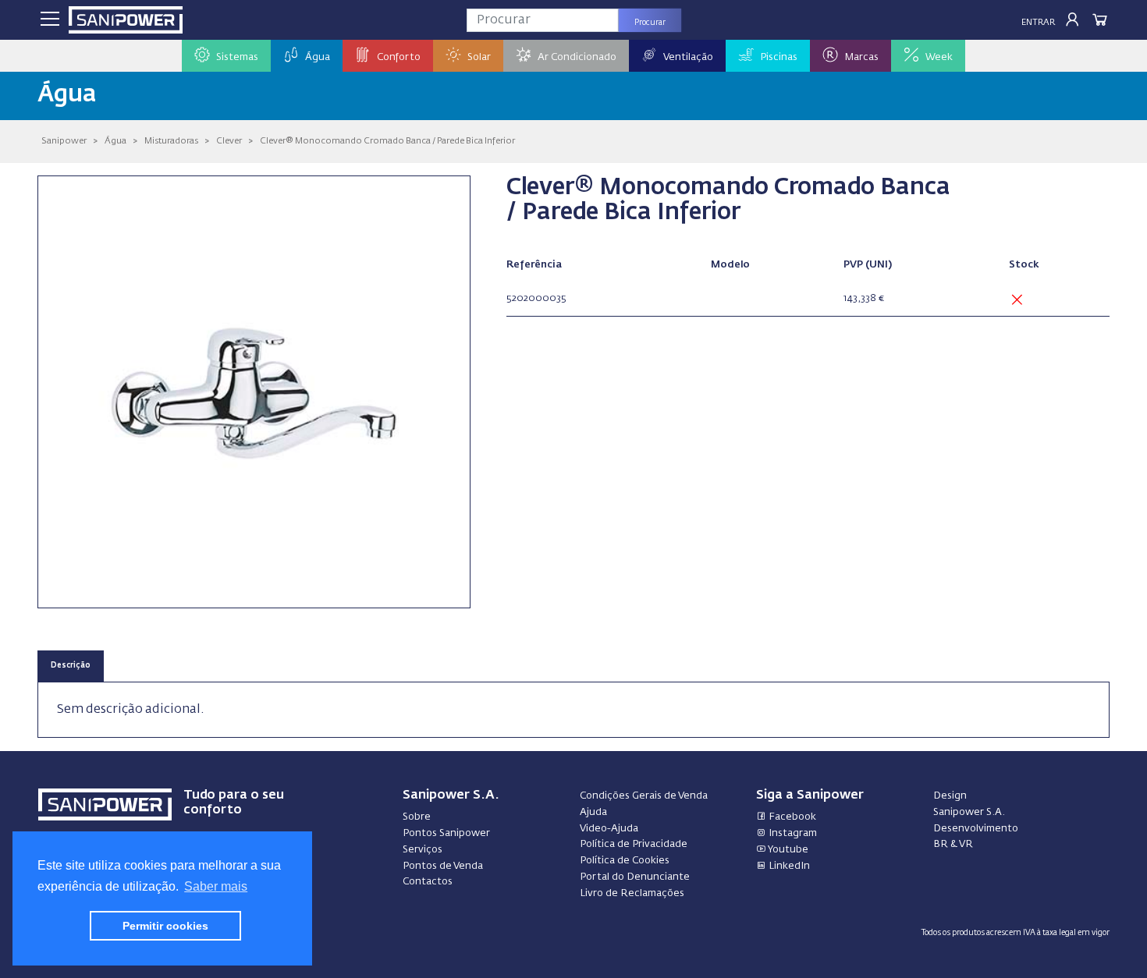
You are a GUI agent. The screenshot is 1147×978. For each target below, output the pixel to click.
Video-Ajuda (609, 829)
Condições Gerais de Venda (644, 796)
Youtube (787, 850)
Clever (229, 140)
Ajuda (593, 812)
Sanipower (64, 140)
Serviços (422, 850)
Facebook (791, 817)
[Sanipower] (126, 20)
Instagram (791, 833)
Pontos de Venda (443, 866)
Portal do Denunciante (635, 877)
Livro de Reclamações (632, 893)
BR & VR (953, 844)
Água (115, 140)
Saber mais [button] (215, 886)
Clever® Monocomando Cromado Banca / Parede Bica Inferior (387, 140)
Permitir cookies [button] (165, 926)
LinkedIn (788, 866)
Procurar (650, 23)
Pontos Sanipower (446, 833)
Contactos (428, 882)
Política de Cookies (624, 861)
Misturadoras (171, 140)
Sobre (417, 817)
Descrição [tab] (71, 665)
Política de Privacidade (633, 844)
